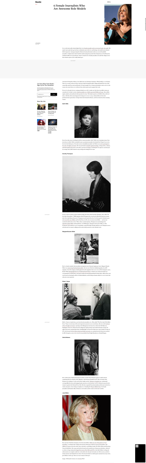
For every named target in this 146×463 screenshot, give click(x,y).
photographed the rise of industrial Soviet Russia (80, 271)
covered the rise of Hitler (69, 220)
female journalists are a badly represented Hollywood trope (90, 92)
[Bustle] (38, 2)
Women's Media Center (96, 386)
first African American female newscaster (81, 331)
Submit (54, 94)
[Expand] (136, 445)
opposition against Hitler (67, 223)
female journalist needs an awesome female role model (96, 48)
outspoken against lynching (92, 145)
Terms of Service (54, 96)
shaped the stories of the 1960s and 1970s (85, 450)
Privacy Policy (40, 97)
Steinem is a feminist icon (95, 381)
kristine (79, 458)
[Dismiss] (144, 445)
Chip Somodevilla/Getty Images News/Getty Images (145, 24)
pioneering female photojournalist (75, 268)
